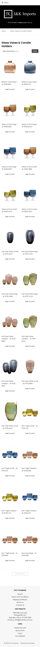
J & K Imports (13, 643)
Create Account (20, 628)
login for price (10, 89)
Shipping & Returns (20, 600)
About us (20, 602)
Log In (20, 633)
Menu (6, 3)
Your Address (20, 636)
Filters (35, 51)
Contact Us (20, 605)
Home (4, 31)
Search (20, 594)
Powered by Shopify (27, 643)
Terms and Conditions (20, 597)
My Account (20, 630)
